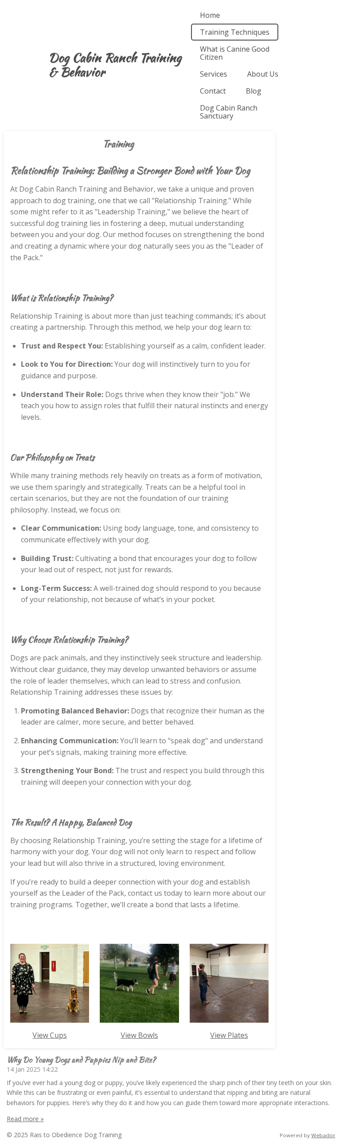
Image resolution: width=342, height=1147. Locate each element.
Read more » (25, 1118)
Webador (323, 1135)
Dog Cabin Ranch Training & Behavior (115, 65)
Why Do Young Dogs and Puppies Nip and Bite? (81, 1059)
